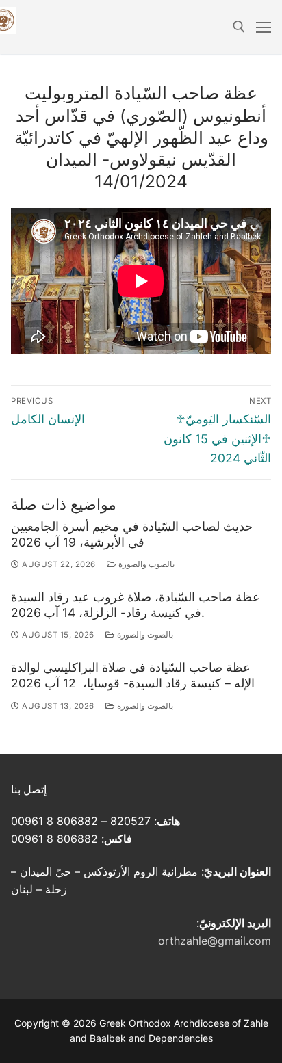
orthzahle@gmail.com (214, 940)
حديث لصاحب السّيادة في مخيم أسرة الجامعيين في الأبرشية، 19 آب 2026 (132, 534)
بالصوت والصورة (145, 564)
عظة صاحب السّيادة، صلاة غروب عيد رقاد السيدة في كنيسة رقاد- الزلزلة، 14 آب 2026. (135, 605)
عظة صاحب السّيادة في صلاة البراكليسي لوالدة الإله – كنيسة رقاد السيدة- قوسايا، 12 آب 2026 (133, 675)
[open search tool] (239, 27)
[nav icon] (263, 27)
